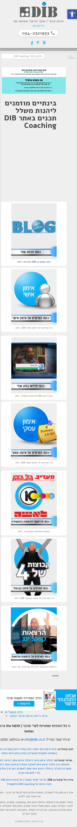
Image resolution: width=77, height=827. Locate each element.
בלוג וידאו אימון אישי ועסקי (28, 716)
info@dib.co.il (34, 739)
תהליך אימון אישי (43, 760)
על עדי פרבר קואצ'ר (35, 779)
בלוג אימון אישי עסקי (44, 749)
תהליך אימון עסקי (22, 760)
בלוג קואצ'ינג (14, 712)
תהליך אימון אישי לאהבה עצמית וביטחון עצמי (30, 764)
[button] (72, 14)
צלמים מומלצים (22, 821)
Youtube (44, 42)
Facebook (31, 42)
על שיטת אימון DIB (11, 779)
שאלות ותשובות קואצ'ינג (42, 753)
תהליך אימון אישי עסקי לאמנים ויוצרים (30, 768)
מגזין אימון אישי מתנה (13, 753)
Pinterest (38, 42)
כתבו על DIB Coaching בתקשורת (25, 784)
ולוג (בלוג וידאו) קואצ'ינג (17, 749)
